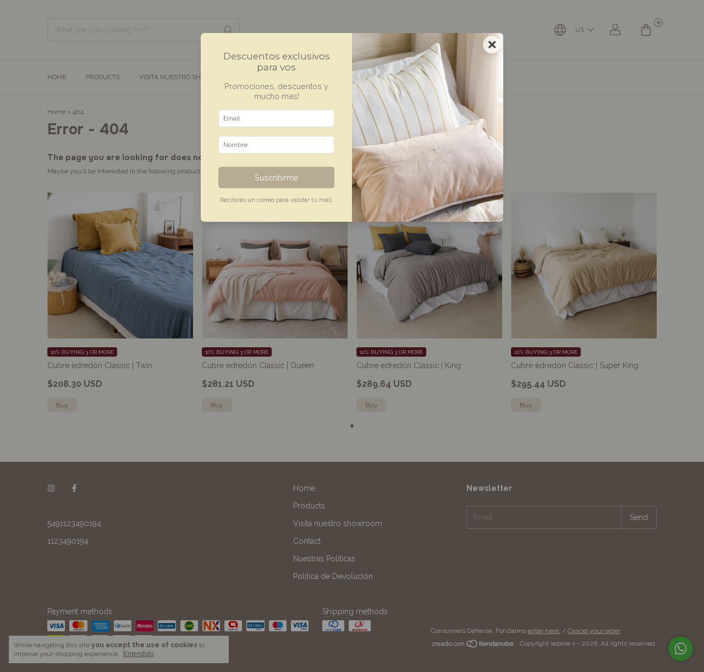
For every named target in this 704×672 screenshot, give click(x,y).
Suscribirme (277, 177)
